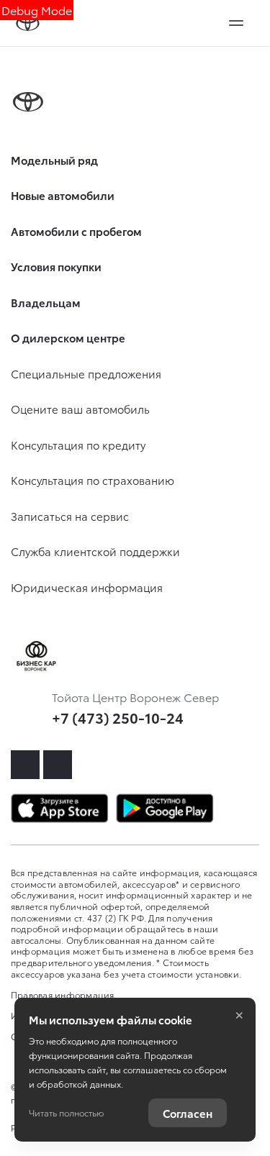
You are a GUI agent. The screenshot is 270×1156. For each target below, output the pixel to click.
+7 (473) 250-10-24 (118, 717)
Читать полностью (66, 1112)
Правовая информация (62, 994)
